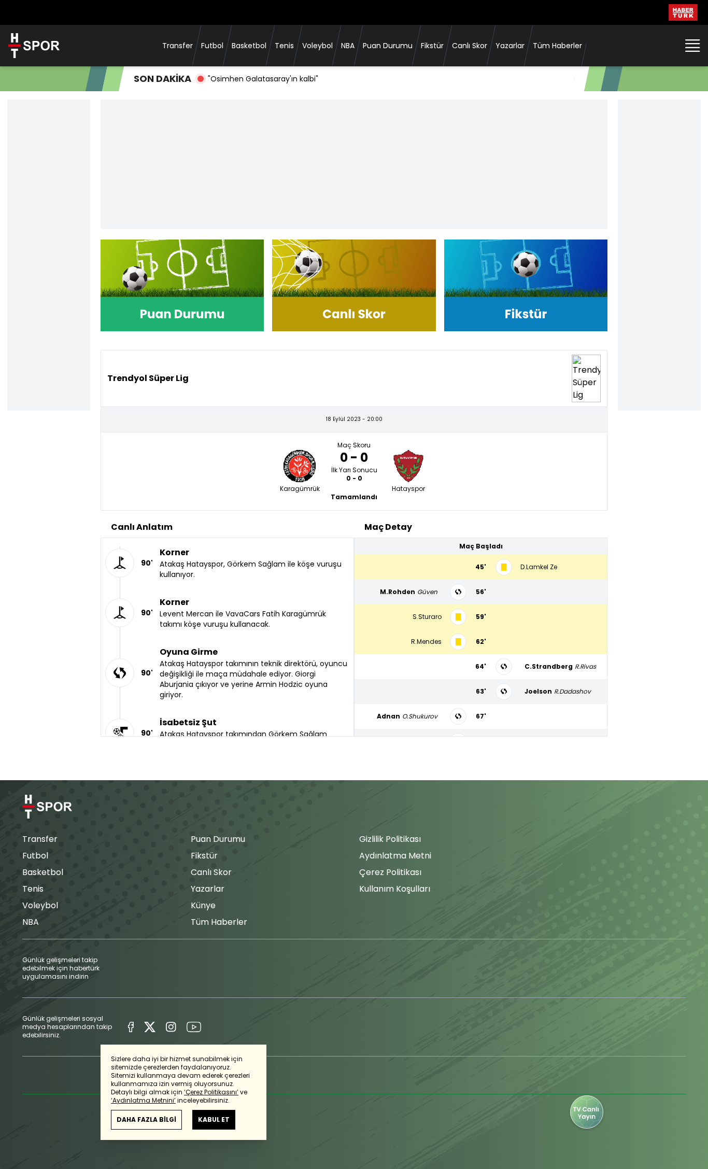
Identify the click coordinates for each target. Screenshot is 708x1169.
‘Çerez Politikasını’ (211, 1092)
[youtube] (194, 1027)
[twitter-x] (149, 1027)
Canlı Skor (469, 45)
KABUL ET (214, 1119)
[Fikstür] (525, 285)
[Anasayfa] (47, 807)
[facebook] (131, 1027)
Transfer (177, 45)
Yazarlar (510, 45)
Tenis (284, 45)
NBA (348, 45)
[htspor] (34, 45)
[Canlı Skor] (353, 285)
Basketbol (249, 45)
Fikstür (432, 45)
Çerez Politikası (390, 872)
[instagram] (171, 1027)
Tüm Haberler (557, 45)
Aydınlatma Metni (395, 856)
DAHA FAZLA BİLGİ (146, 1119)
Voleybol (317, 45)
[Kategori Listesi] (692, 45)
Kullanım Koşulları (394, 889)
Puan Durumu (388, 45)
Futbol (212, 45)
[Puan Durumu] (182, 285)
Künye (203, 905)
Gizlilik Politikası (390, 839)
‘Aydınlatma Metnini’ (143, 1100)
